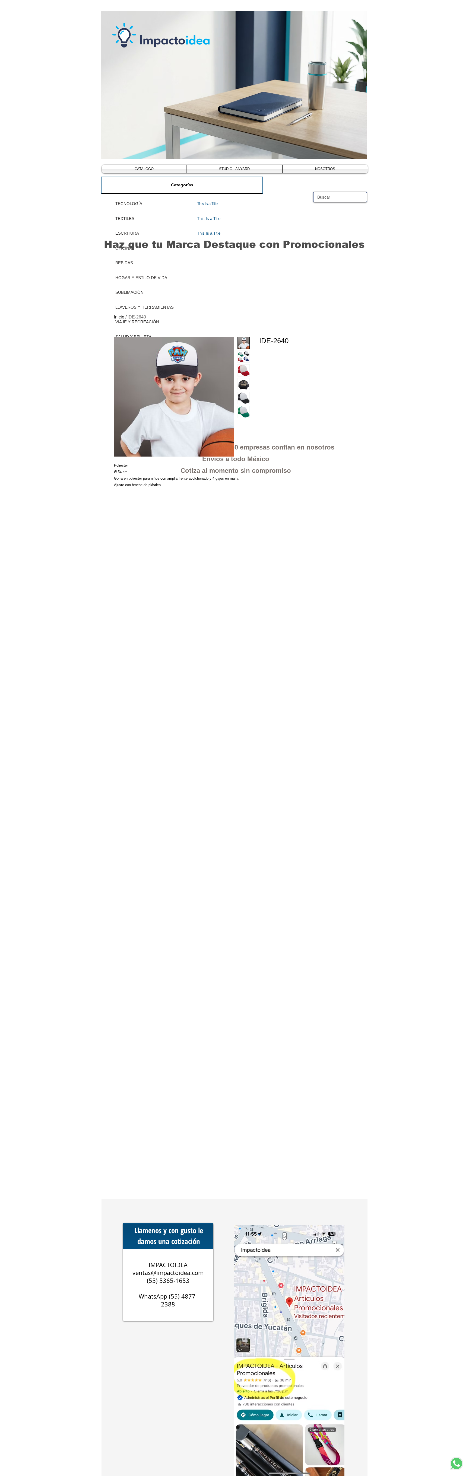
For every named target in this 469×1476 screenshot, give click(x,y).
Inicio (119, 317)
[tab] (182, 185)
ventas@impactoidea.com (168, 1273)
